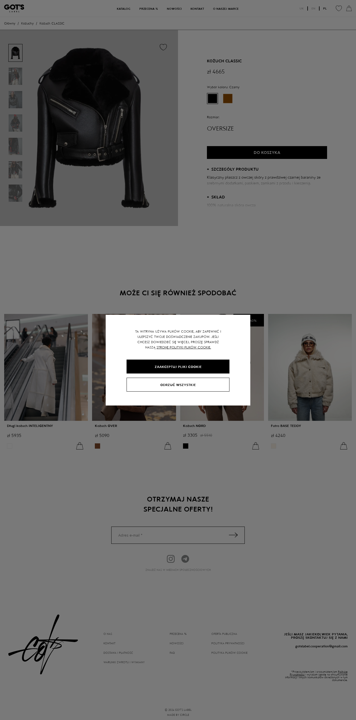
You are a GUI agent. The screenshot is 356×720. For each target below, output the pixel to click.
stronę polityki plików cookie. (184, 347)
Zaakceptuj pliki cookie (178, 366)
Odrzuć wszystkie (178, 384)
